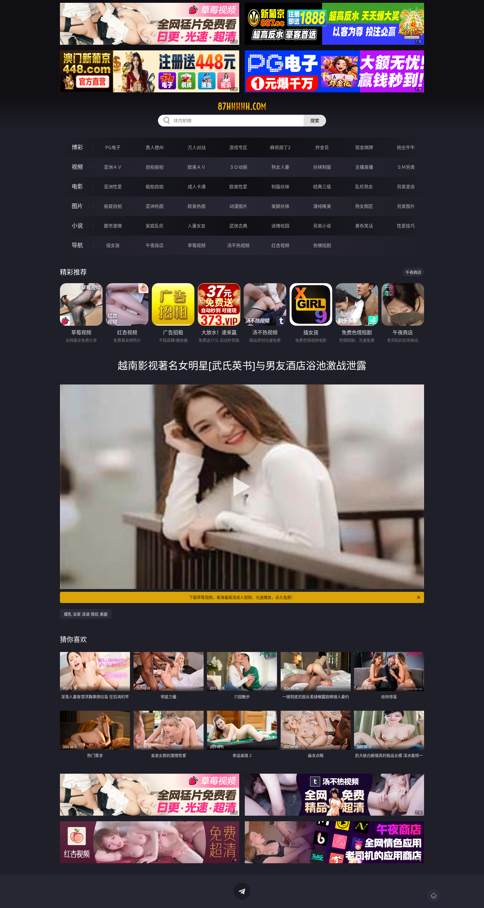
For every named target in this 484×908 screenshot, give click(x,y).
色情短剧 (322, 245)
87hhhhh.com (242, 106)
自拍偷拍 (155, 167)
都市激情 (113, 226)
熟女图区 (364, 206)
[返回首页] (433, 895)
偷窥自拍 (113, 206)
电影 (77, 186)
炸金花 (322, 147)
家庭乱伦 (155, 226)
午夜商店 (155, 245)
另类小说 (322, 226)
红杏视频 (280, 245)
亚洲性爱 (113, 187)
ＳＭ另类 (406, 167)
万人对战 (197, 147)
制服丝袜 (280, 187)
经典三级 (322, 187)
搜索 (314, 121)
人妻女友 (197, 226)
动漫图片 (238, 206)
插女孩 (113, 245)
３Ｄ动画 (238, 167)
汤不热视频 (238, 245)
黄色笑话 (364, 226)
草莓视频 (197, 245)
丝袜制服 (322, 167)
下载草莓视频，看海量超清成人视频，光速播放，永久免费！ (242, 597)
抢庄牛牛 (406, 147)
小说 (77, 225)
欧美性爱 (238, 187)
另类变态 (406, 187)
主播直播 (364, 167)
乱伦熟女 (364, 187)
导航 (77, 245)
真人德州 (155, 147)
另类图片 (406, 206)
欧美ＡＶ (197, 167)
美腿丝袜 (280, 206)
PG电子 (112, 147)
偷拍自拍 (155, 187)
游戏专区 (238, 147)
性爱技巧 (406, 226)
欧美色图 (197, 206)
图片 (77, 206)
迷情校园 (280, 226)
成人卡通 (197, 187)
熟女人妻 (280, 167)
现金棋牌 (364, 147)
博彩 (77, 147)
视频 (77, 167)
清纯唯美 (322, 206)
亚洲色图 (155, 206)
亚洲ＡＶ (113, 167)
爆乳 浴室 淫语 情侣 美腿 (86, 614)
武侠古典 (238, 226)
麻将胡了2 (280, 147)
